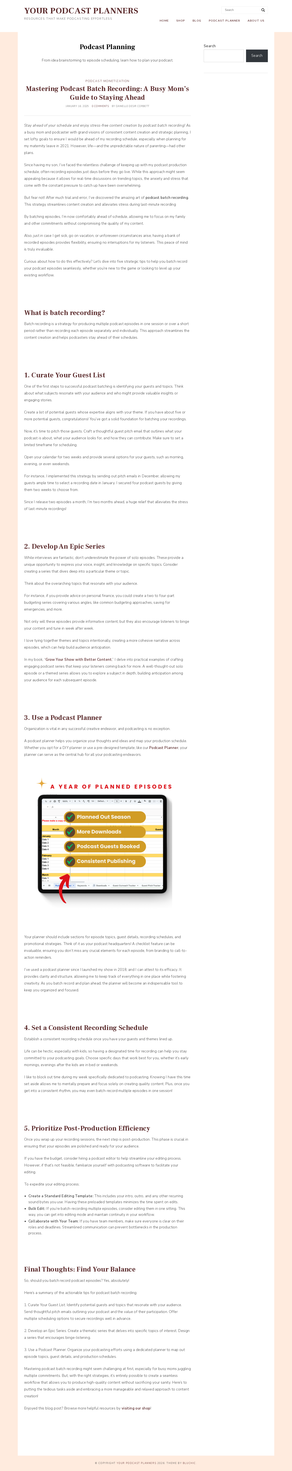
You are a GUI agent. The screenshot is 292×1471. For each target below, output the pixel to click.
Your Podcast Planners (81, 10)
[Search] (263, 10)
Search (210, 46)
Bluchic (189, 1463)
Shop (180, 21)
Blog (197, 21)
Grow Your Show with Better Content (79, 659)
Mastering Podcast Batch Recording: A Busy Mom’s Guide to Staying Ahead (107, 93)
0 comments (100, 106)
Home (164, 21)
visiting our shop (136, 1408)
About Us (256, 21)
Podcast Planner (224, 21)
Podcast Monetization (108, 81)
